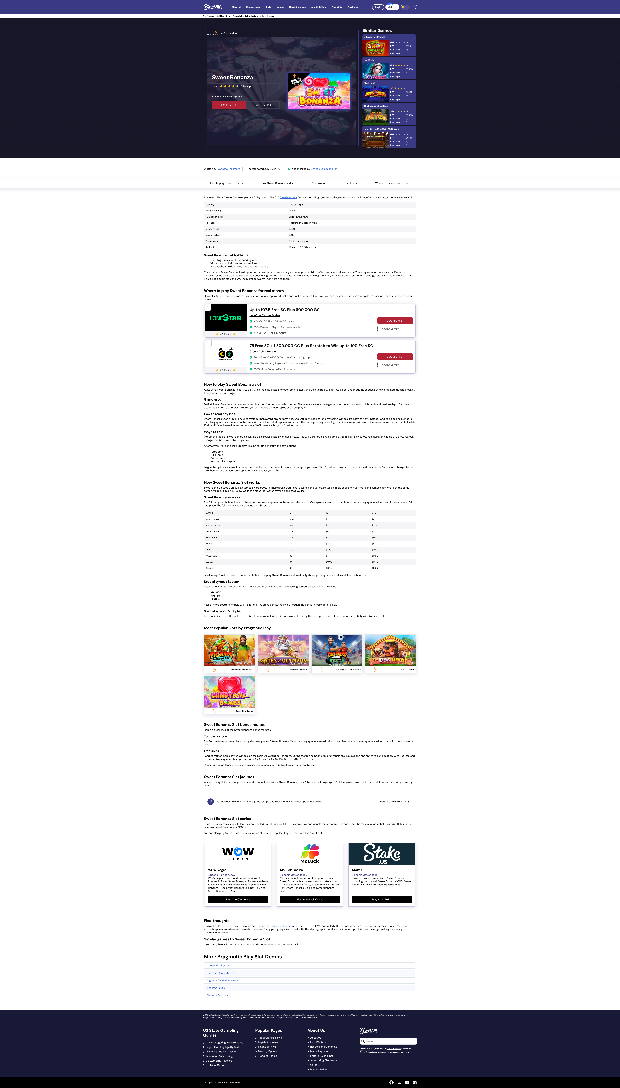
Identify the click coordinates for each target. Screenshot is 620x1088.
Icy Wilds (369, 59)
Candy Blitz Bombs (218, 965)
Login (378, 7)
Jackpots (351, 183)
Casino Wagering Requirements (224, 1042)
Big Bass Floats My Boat (221, 973)
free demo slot (288, 197)
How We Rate (318, 1042)
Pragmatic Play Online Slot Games (246, 16)
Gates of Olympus (217, 995)
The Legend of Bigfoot (376, 105)
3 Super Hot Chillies (374, 37)
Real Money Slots (223, 16)
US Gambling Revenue (219, 1060)
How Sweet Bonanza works (277, 183)
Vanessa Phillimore (229, 169)
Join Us (392, 7)
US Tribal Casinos (216, 1065)
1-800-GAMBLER (394, 1049)
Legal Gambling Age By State (223, 1047)
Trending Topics (267, 1056)
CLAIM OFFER (395, 320)
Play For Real (229, 105)
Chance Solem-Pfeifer (324, 169)
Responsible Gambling (323, 1046)
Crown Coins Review (263, 351)
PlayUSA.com (208, 16)
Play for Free (229, 654)
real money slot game (278, 926)
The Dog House (216, 988)
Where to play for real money (392, 183)
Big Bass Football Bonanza (222, 980)
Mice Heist (369, 82)
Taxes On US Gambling (219, 1056)
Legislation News (268, 1042)
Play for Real (229, 646)
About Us (315, 1037)
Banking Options (268, 1051)
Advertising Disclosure (323, 1060)
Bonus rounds (319, 183)
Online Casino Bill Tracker (221, 1051)
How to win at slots (394, 801)
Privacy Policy (318, 1069)
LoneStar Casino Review (265, 315)
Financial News (267, 1046)
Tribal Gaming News (270, 1037)
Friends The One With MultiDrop (381, 128)
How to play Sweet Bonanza (226, 183)
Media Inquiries (319, 1051)
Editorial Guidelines (321, 1056)
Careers (315, 1065)
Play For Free (263, 105)
